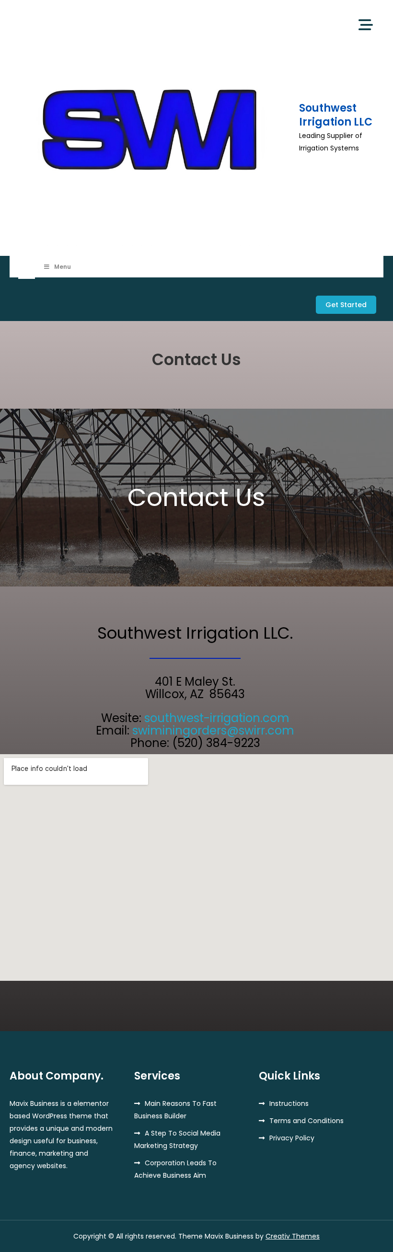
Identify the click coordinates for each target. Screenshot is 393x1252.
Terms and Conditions (306, 1121)
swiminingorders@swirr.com (213, 730)
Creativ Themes (293, 1236)
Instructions (289, 1103)
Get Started (346, 305)
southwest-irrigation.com (216, 718)
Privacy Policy (291, 1138)
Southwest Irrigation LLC (335, 115)
